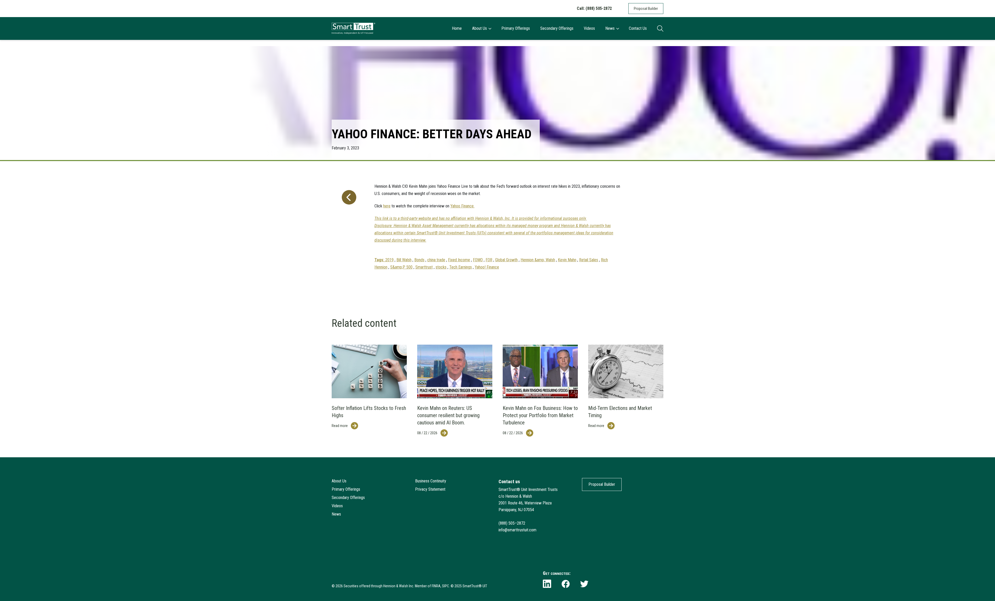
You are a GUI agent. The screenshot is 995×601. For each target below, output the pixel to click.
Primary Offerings (515, 28)
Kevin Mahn (567, 259)
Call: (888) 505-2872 (594, 8)
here (386, 206)
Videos (589, 28)
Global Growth (506, 259)
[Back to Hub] (348, 224)
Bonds (419, 259)
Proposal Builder (646, 8)
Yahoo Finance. (462, 206)
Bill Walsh (403, 259)
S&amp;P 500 (401, 267)
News (610, 28)
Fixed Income (459, 259)
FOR (489, 259)
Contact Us (638, 28)
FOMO (478, 259)
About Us (479, 28)
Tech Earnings (460, 267)
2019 (389, 259)
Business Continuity (430, 481)
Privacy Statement (430, 489)
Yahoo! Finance (487, 267)
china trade (436, 259)
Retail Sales (588, 259)
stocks (441, 267)
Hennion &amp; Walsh (538, 259)
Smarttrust (424, 267)
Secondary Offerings (556, 28)
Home (457, 28)
